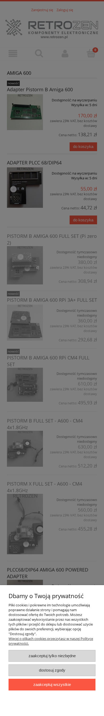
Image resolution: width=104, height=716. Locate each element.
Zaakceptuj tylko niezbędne (52, 655)
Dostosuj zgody (52, 670)
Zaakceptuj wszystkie (52, 684)
